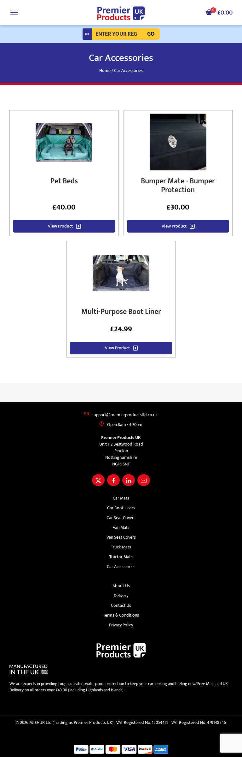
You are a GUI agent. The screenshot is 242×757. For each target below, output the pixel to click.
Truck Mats (121, 547)
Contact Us (121, 605)
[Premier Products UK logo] (121, 13)
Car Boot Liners (121, 508)
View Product (60, 226)
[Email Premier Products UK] (143, 480)
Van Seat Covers (121, 537)
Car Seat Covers (121, 517)
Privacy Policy (121, 625)
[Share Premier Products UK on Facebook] (113, 480)
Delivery (121, 595)
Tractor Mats (121, 556)
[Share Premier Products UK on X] (98, 480)
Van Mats (121, 527)
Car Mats (121, 498)
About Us (121, 585)
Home (105, 70)
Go (151, 34)
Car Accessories (121, 566)
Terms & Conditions (121, 615)
